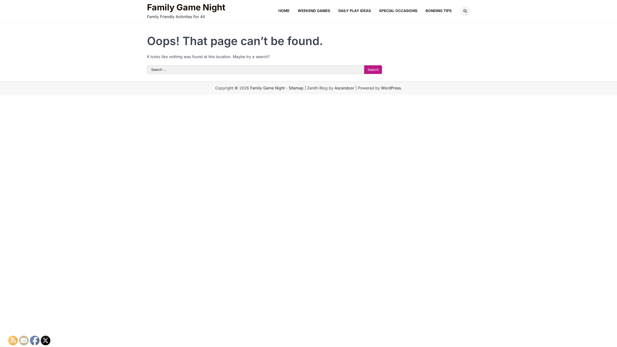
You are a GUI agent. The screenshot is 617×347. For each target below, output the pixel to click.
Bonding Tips (439, 10)
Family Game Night (186, 7)
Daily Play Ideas (354, 10)
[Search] (465, 11)
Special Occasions (398, 10)
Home (283, 10)
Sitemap (296, 88)
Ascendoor (344, 88)
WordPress (391, 88)
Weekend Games (314, 10)
